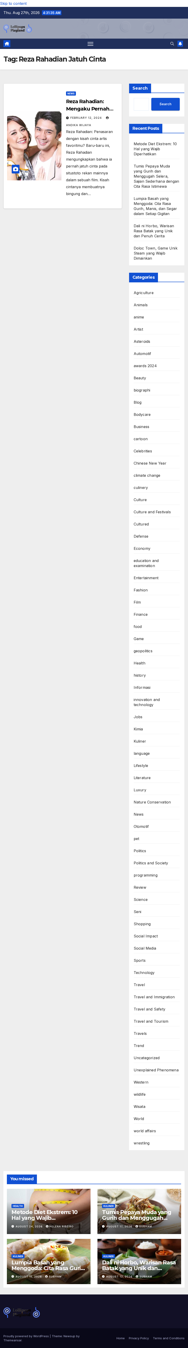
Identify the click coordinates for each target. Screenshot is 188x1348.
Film (137, 602)
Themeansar (12, 1340)
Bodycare (142, 414)
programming (146, 875)
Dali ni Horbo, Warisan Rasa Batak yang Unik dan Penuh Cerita (154, 231)
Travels (140, 1033)
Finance (141, 614)
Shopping (142, 924)
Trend (139, 1045)
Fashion (141, 590)
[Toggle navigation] (90, 43)
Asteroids (142, 341)
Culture (140, 499)
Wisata (139, 1106)
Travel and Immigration (154, 997)
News (71, 93)
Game (139, 638)
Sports (140, 960)
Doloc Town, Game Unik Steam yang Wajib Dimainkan (155, 253)
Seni (137, 911)
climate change (147, 475)
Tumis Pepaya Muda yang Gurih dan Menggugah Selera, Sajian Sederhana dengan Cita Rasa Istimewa (156, 176)
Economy (142, 548)
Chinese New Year (150, 463)
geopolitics (143, 651)
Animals (141, 305)
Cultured (141, 524)
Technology (144, 972)
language (142, 753)
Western (141, 1082)
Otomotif (141, 826)
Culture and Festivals (152, 512)
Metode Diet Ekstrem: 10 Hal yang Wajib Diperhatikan (155, 149)
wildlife (140, 1094)
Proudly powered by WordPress (26, 1336)
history (140, 675)
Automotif (142, 353)
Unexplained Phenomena (156, 1070)
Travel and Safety (149, 1009)
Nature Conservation (152, 802)
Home (120, 1338)
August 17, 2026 (119, 1226)
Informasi (142, 687)
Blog (138, 402)
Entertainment (146, 578)
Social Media (145, 948)
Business (141, 426)
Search (140, 88)
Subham (145, 1226)
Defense (141, 536)
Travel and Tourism (151, 1021)
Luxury (140, 790)
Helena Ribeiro (62, 1226)
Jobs (138, 717)
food (138, 626)
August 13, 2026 (119, 1276)
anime (139, 317)
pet (136, 838)
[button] (172, 43)
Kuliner (140, 741)
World (139, 1118)
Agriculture (144, 292)
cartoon (141, 439)
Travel (139, 984)
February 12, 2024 (86, 117)
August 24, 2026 (30, 1226)
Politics (140, 851)
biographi (142, 390)
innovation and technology (147, 702)
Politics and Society (151, 863)
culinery (141, 487)
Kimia (138, 729)
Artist (138, 329)
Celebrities (143, 451)
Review (140, 887)
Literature (142, 777)
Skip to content (13, 3)
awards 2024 (145, 365)
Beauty (140, 378)
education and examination (146, 563)
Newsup (69, 1336)
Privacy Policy (139, 1338)
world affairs (145, 1131)
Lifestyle (141, 765)
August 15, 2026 (29, 1276)
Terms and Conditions (169, 1338)
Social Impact (146, 936)
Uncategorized (147, 1058)
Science (141, 899)
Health (139, 663)
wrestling (142, 1143)
